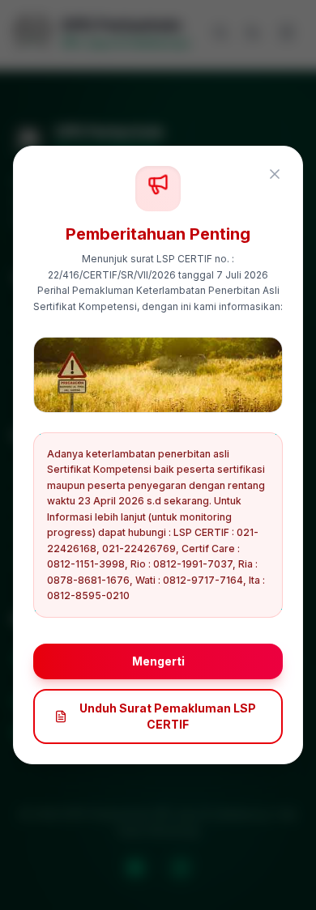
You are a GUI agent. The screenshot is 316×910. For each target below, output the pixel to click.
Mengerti (158, 661)
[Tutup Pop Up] (274, 174)
